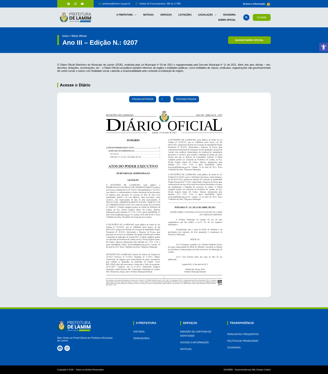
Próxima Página (186, 99)
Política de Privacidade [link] (242, 340)
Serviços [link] (166, 14)
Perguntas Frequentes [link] (243, 334)
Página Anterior (142, 99)
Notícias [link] (148, 14)
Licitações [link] (185, 14)
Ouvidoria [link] (229, 14)
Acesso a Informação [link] (254, 4)
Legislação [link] (205, 14)
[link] (323, 47)
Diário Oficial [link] (227, 20)
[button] (246, 17)
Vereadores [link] (141, 338)
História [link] (139, 331)
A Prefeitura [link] (124, 14)
